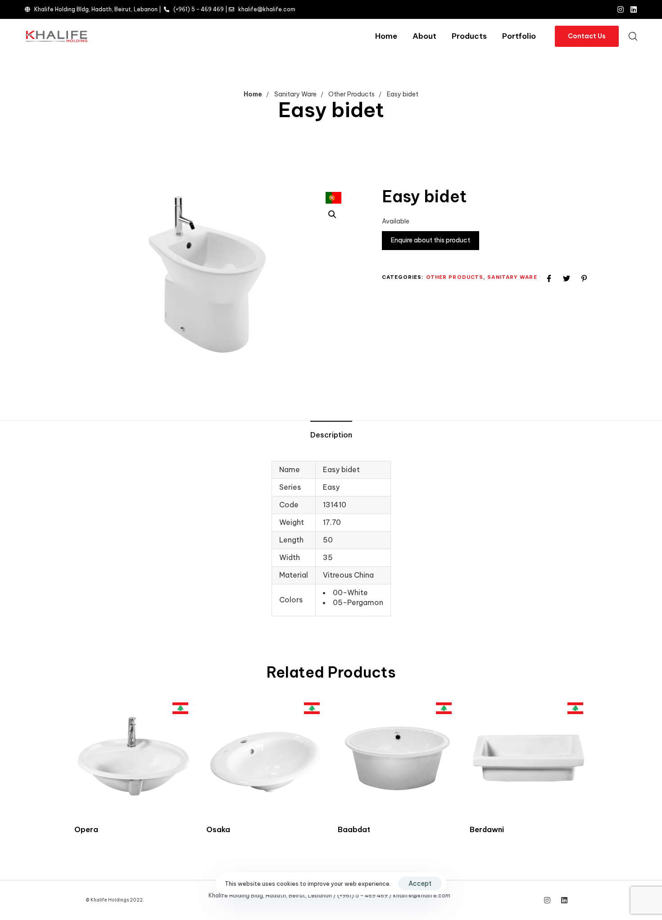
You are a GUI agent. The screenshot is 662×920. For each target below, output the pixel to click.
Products (469, 36)
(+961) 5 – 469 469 (198, 9)
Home (386, 36)
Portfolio (519, 36)
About (424, 36)
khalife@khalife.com (266, 9)
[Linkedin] (633, 9)
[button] (632, 36)
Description (331, 434)
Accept (419, 883)
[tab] (331, 435)
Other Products (351, 94)
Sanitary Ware (295, 94)
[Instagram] (620, 9)
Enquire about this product (430, 240)
